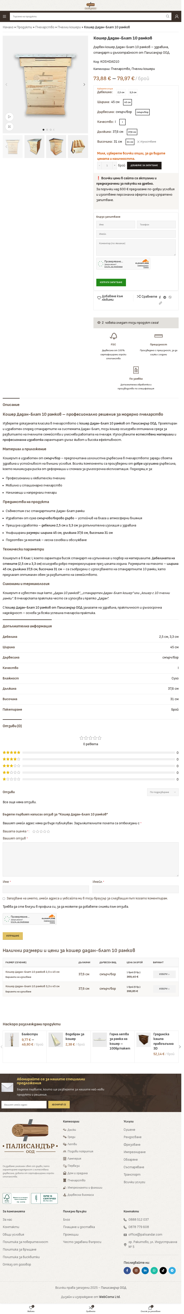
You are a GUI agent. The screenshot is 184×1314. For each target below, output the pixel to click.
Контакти (11, 1227)
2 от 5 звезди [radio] (37, 831)
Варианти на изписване (18, 977)
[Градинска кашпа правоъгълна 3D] (143, 1040)
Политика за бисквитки (21, 1257)
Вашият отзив (15, 838)
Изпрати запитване (111, 282)
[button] (6, 84)
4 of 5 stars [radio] (45, 831)
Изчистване (148, 141)
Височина (104, 142)
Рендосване (133, 1137)
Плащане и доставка (79, 1227)
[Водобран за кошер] (56, 1040)
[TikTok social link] (163, 1270)
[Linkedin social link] (145, 1270)
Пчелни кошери (69, 27)
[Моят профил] (176, 16)
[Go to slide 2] (47, 130)
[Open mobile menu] (4, 16)
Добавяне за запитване (144, 165)
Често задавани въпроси (82, 1242)
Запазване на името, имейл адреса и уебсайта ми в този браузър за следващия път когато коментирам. (87, 898)
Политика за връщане (19, 1250)
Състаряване (134, 1167)
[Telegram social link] (164, 297)
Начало (8, 27)
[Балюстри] (12, 1040)
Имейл (98, 882)
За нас (7, 1220)
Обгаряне (131, 1160)
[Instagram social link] (136, 1270)
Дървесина (105, 112)
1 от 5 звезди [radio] (34, 831)
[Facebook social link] (160, 297)
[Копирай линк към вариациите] (160, 303)
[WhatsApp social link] (154, 1270)
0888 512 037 (138, 1220)
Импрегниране (135, 1152)
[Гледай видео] (9, 117)
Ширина (103, 102)
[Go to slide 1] (43, 130)
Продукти (24, 27)
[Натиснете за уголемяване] (9, 127)
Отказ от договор (17, 1264)
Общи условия (13, 1235)
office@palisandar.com (145, 1235)
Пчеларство (44, 27)
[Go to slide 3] (51, 130)
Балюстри (30, 1034)
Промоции (71, 1235)
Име (7, 882)
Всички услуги (134, 1182)
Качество (105, 122)
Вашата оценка (15, 831)
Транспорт (132, 1175)
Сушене (129, 1130)
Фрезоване (132, 1145)
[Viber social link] (169, 297)
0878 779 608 (138, 1227)
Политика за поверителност (25, 1242)
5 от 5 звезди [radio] (48, 831)
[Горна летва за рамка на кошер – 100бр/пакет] (100, 1040)
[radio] (121, 92)
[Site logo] (90, 5)
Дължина (104, 132)
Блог (66, 1220)
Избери (163, 974)
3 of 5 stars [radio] (41, 831)
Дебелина (104, 92)
